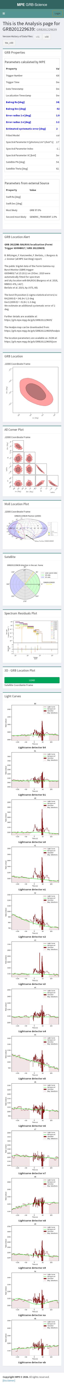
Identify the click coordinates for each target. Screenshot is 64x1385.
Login (57, 13)
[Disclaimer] (9, 1380)
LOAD (32, 680)
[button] (3, 13)
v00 (47, 36)
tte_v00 (9, 42)
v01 (38, 36)
